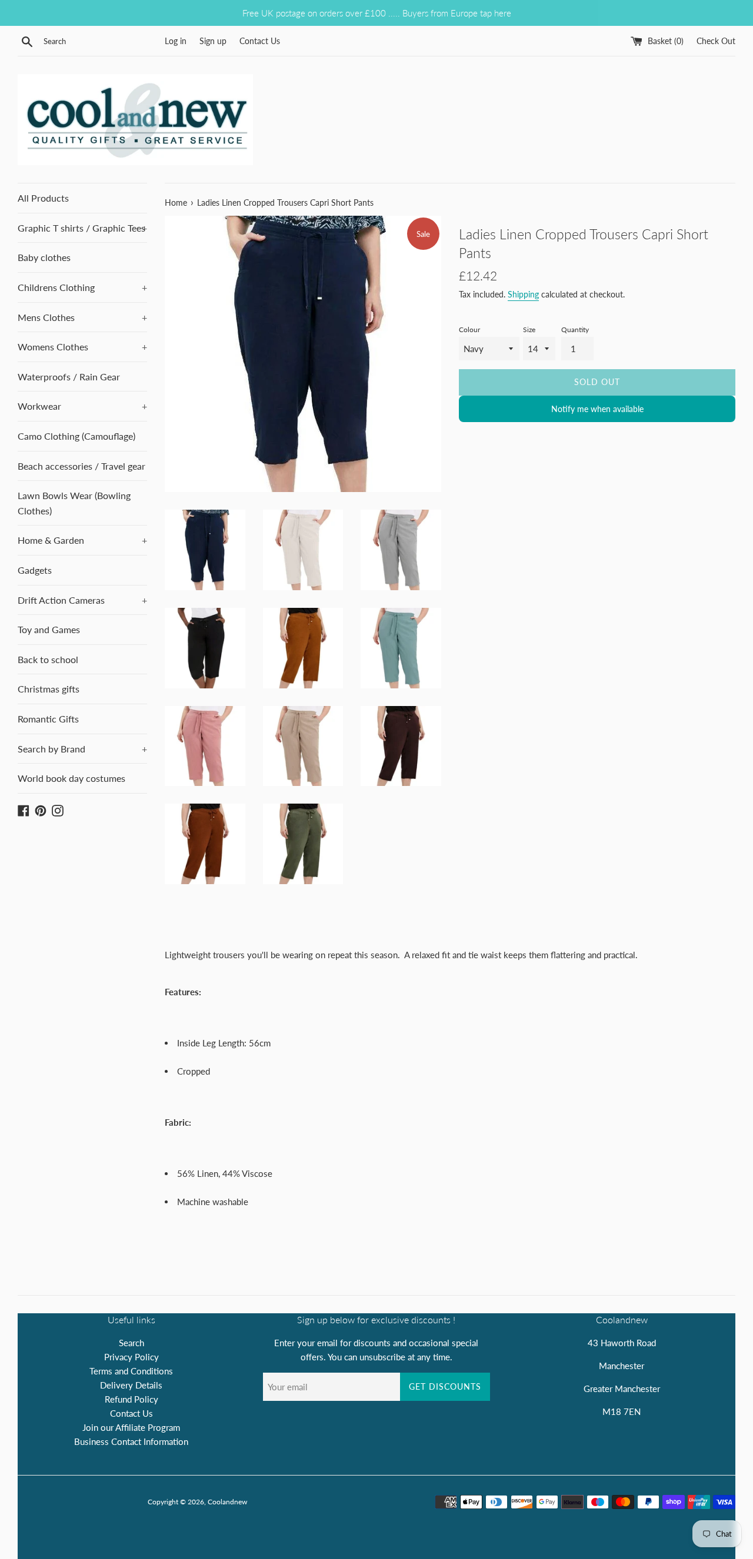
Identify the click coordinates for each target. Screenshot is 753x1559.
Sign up (212, 41)
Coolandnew (227, 1501)
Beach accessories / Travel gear (81, 465)
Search (131, 1342)
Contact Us (259, 41)
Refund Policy (131, 1399)
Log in (175, 41)
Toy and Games (49, 629)
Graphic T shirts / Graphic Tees (82, 227)
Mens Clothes (82, 317)
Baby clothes (44, 257)
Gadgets (35, 570)
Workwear (82, 406)
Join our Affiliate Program (131, 1427)
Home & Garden (82, 540)
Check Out (716, 41)
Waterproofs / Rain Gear (69, 376)
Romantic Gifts (48, 718)
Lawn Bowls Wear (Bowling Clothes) (74, 503)
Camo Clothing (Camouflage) (76, 435)
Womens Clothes (82, 346)
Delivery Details (131, 1385)
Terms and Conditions (131, 1371)
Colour (469, 329)
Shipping (523, 294)
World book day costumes (71, 778)
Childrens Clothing (82, 287)
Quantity (575, 329)
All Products (43, 197)
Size (529, 329)
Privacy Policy (131, 1356)
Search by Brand (82, 748)
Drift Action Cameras (82, 599)
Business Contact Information (131, 1441)
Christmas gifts (48, 688)
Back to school (48, 659)
